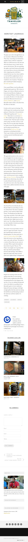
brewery (6, 299)
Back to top (20, 540)
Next (22, 46)
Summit (18, 100)
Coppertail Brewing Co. (11, 356)
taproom (6, 302)
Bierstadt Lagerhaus (8, 83)
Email (5, 433)
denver (19, 299)
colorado (13, 299)
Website (5, 439)
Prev (6, 46)
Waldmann (11, 100)
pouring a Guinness (11, 177)
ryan (14, 316)
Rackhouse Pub (14, 129)
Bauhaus (6, 100)
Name (5, 428)
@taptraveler (7, 513)
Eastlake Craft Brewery (11, 397)
